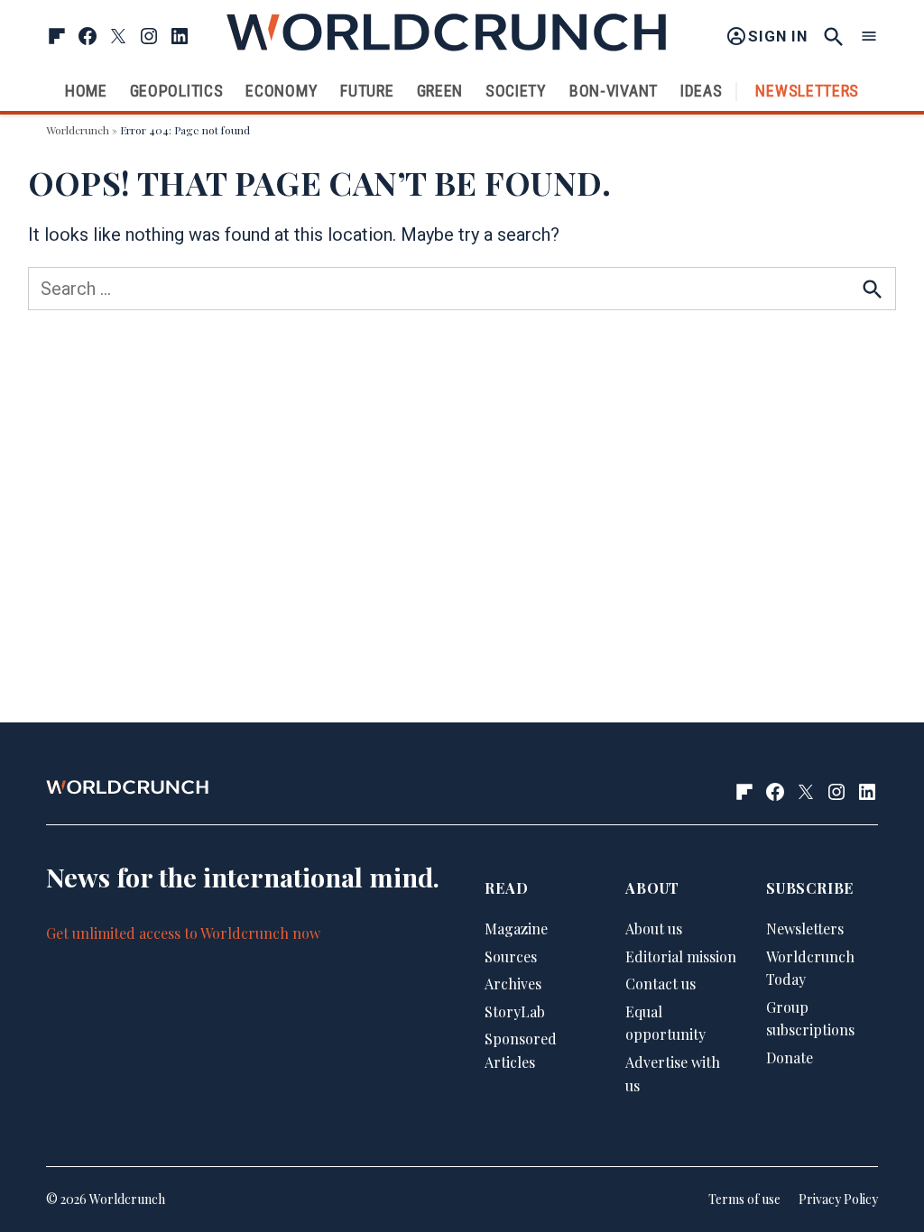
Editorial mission (680, 956)
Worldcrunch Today (810, 968)
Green (440, 90)
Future (366, 90)
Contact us (660, 983)
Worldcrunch (77, 130)
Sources (511, 956)
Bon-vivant (613, 90)
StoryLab (515, 1011)
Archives (513, 983)
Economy (281, 90)
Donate (789, 1057)
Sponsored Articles (521, 1050)
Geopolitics (177, 90)
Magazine (516, 928)
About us (653, 928)
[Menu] (869, 36)
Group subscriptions (810, 1019)
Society (516, 90)
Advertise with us (672, 1074)
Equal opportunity (665, 1023)
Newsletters (807, 90)
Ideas (701, 90)
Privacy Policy (838, 1199)
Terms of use (744, 1199)
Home (86, 90)
